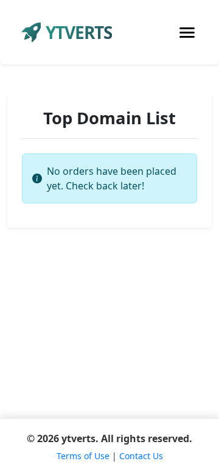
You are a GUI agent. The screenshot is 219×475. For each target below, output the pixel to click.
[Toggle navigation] (187, 32)
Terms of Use (83, 456)
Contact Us (141, 456)
